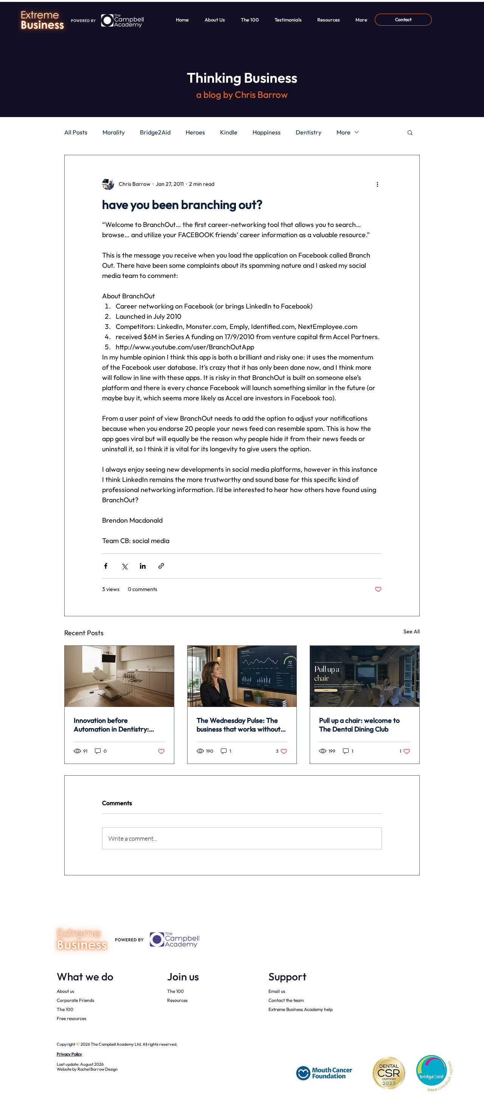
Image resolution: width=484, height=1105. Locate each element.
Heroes (195, 132)
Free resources (71, 1018)
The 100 (65, 1009)
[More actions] (377, 183)
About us (65, 991)
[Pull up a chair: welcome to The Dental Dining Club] (364, 676)
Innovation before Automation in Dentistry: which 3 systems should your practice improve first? (116, 724)
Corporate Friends (75, 1000)
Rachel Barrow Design (98, 1069)
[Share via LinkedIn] (142, 565)
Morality (113, 132)
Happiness (267, 132)
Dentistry (308, 132)
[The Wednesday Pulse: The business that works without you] (242, 676)
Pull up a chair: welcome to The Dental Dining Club (359, 724)
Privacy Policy (69, 1054)
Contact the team (286, 1000)
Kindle (228, 132)
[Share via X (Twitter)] (124, 565)
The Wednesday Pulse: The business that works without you (239, 724)
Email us (276, 991)
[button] (410, 132)
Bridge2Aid (155, 132)
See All (411, 631)
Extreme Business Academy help (300, 1009)
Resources (177, 1000)
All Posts (75, 132)
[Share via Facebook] (105, 565)
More (344, 132)
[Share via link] (161, 565)
